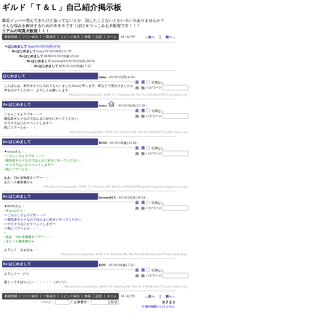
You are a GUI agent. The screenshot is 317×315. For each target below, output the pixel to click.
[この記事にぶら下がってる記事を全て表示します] (8, 52)
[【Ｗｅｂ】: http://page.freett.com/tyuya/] (111, 105)
